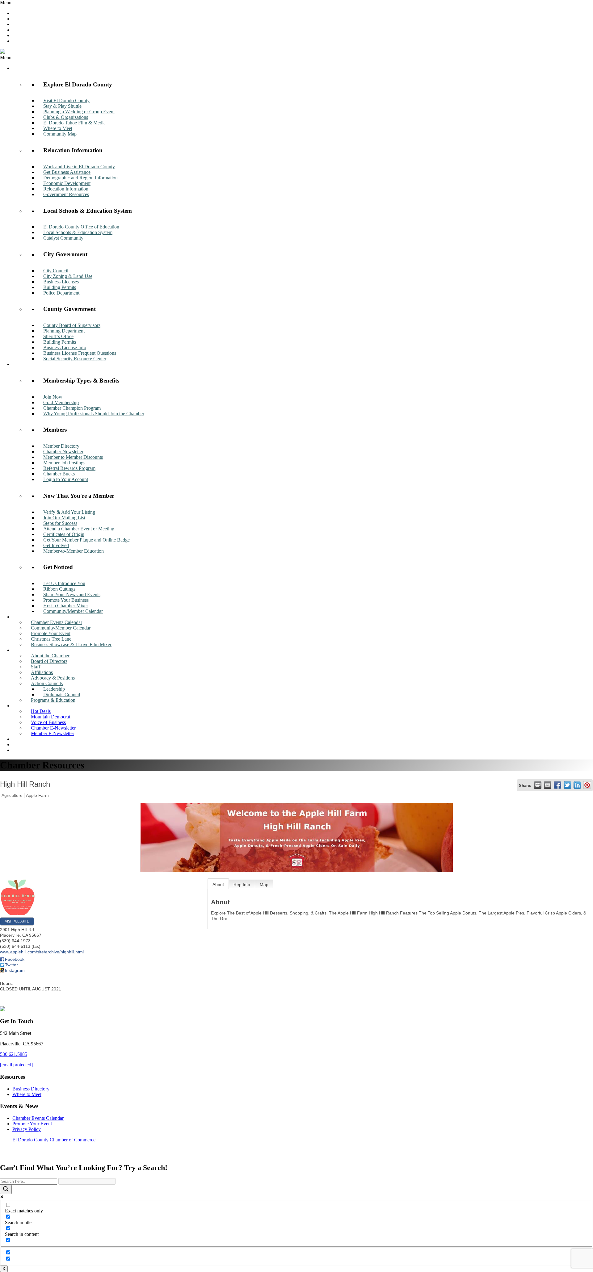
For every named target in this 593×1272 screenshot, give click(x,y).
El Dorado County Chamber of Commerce (53, 1139)
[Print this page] (537, 785)
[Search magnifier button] (6, 1189)
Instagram (15, 970)
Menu (5, 2)
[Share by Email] (547, 785)
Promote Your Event (32, 1123)
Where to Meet (26, 1094)
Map (264, 884)
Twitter (11, 964)
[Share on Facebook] (557, 785)
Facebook (14, 959)
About (218, 884)
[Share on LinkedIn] (577, 785)
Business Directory (30, 1088)
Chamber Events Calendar (38, 1118)
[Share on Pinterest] (587, 785)
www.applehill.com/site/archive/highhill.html (42, 951)
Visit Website (17, 921)
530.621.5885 (13, 1054)
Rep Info (241, 884)
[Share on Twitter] (567, 785)
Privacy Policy (26, 1129)
